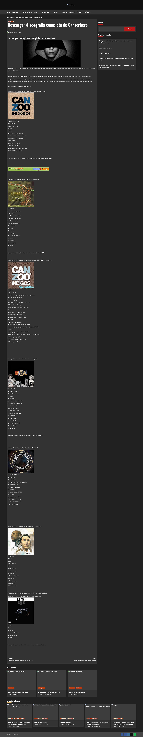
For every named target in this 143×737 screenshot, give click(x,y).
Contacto (72, 12)
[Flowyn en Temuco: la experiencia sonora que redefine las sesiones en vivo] (19, 712)
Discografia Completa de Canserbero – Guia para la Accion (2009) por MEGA (26, 253)
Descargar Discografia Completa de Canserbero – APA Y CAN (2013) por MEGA (27, 593)
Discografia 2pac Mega (77, 692)
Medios (56, 12)
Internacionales (44, 718)
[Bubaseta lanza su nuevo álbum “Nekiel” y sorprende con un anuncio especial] (123, 712)
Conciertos (10, 718)
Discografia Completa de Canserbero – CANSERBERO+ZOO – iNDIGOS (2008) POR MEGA (30, 158)
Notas (121, 718)
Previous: (20, 659)
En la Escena (78, 688)
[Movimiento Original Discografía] (51, 680)
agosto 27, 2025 (95, 726)
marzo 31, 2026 (16, 726)
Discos (36, 12)
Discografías (11, 21)
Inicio (8, 12)
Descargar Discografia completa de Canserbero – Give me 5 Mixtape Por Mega (27, 645)
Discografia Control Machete (18, 692)
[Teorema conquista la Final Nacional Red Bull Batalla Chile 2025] (97, 712)
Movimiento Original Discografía (49, 692)
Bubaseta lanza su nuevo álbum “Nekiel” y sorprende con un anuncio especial (116, 66)
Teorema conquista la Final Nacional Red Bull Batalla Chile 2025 (116, 59)
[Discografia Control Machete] (21, 680)
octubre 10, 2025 (42, 724)
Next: (85, 659)
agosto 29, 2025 (68, 724)
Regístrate (87, 12)
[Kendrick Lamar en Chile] (45, 712)
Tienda (79, 12)
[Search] (135, 11)
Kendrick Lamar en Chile (106, 48)
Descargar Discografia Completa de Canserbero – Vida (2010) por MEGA (25, 435)
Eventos (22, 718)
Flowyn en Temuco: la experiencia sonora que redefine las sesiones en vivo (116, 42)
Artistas (9, 734)
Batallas (64, 12)
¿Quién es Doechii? (104, 53)
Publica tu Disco (27, 12)
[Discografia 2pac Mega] (82, 680)
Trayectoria (45, 12)
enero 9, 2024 (15, 694)
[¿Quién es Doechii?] (71, 712)
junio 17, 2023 (16, 28)
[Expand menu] (19, 12)
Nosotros (15, 12)
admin (10, 28)
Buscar (101, 22)
